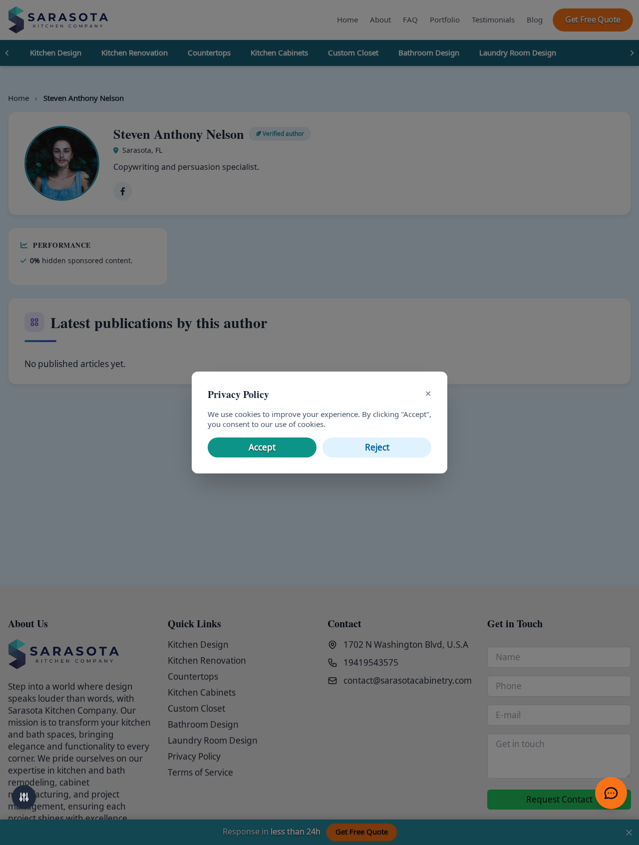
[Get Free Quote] (611, 793)
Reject (377, 447)
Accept (262, 447)
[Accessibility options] (24, 797)
